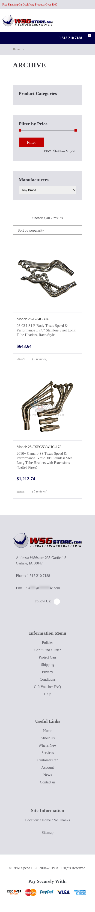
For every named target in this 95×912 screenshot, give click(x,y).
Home (16, 49)
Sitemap (47, 832)
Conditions (48, 679)
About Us (47, 738)
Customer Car (47, 760)
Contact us (47, 782)
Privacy (47, 672)
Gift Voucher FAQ (47, 687)
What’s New (48, 745)
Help (47, 694)
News (47, 775)
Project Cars (47, 657)
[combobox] (47, 230)
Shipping (47, 665)
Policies (47, 642)
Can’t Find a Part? (47, 650)
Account (47, 767)
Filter (31, 142)
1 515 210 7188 (70, 38)
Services (48, 753)
